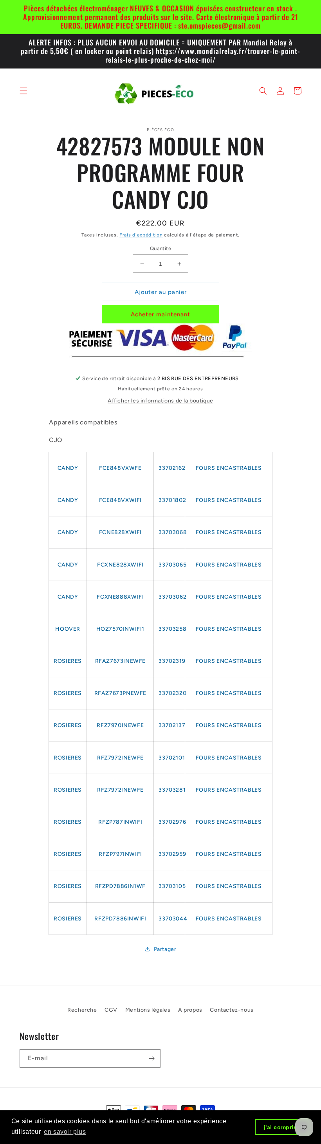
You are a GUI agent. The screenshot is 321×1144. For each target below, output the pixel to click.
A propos (190, 1010)
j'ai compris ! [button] (282, 1127)
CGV (111, 1010)
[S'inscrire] (151, 1058)
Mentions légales (148, 1010)
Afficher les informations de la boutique (160, 400)
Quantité (160, 248)
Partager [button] (165, 949)
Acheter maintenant (160, 314)
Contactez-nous (231, 1010)
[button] (23, 90)
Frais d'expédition (141, 235)
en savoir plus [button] (65, 1131)
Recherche (82, 1010)
